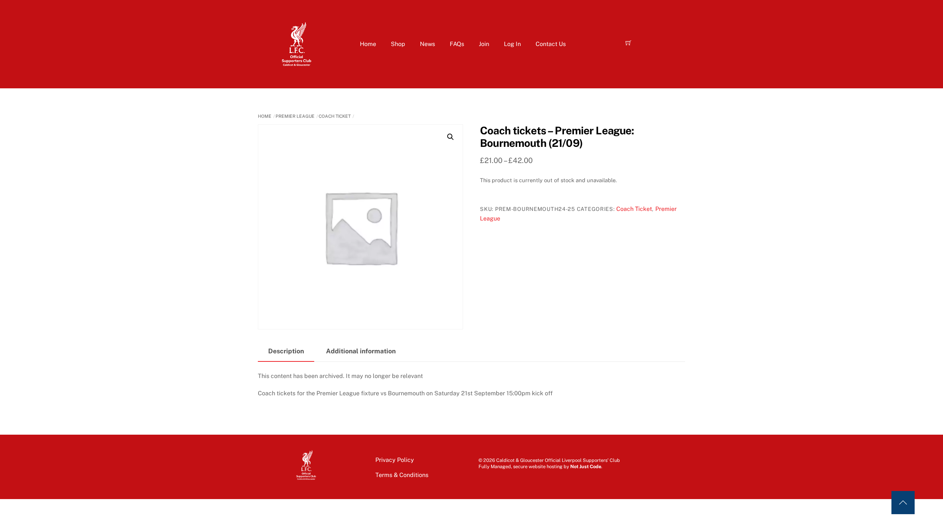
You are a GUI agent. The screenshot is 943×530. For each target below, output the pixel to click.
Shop (398, 43)
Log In (512, 43)
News (427, 43)
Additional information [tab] (361, 351)
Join (484, 43)
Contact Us (551, 43)
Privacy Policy (394, 459)
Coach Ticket (335, 116)
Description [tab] (286, 351)
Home (368, 43)
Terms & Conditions (401, 474)
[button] (450, 137)
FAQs (457, 43)
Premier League (295, 116)
